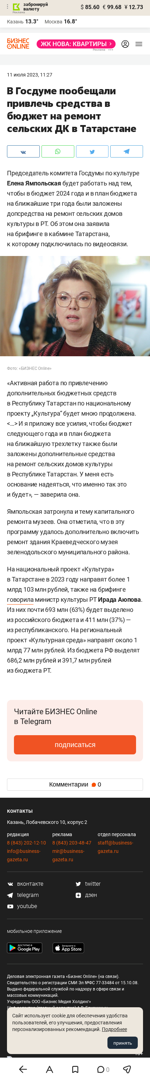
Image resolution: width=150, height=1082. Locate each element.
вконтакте (29, 883)
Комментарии (75, 784)
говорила (20, 599)
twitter (92, 883)
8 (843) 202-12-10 (26, 843)
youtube (26, 906)
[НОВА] (74, 44)
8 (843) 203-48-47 (71, 843)
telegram (27, 895)
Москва (53, 21)
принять (122, 1043)
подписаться (75, 744)
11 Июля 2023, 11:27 (29, 75)
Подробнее (114, 1029)
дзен (90, 895)
